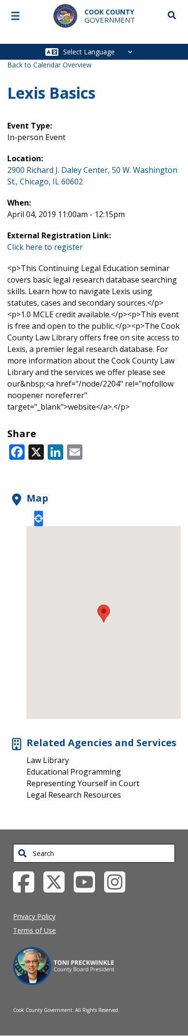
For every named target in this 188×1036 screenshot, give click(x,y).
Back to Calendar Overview (49, 64)
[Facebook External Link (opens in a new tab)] (27, 881)
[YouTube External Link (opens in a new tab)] (88, 881)
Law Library (48, 760)
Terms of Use (34, 930)
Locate (38, 518)
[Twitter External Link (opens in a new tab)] (57, 881)
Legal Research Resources (74, 795)
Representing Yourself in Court (83, 783)
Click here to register (45, 247)
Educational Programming (74, 771)
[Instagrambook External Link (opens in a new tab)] (118, 881)
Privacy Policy (34, 916)
